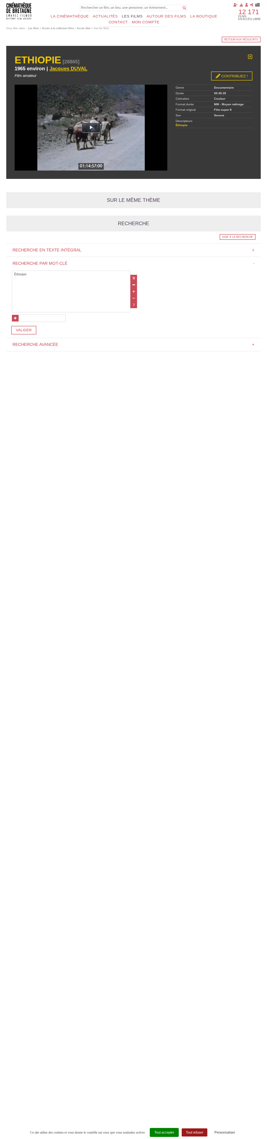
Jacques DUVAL (68, 68)
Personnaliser (224, 1132)
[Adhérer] (235, 5)
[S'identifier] (246, 5)
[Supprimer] (133, 284)
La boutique (203, 16)
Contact (118, 22)
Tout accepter (164, 1132)
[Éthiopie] (71, 275)
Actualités (105, 16)
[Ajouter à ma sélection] (250, 56)
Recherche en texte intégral (133, 250)
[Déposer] (241, 5)
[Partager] (251, 5)
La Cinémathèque (70, 16)
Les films (132, 16)
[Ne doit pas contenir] (133, 298)
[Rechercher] (184, 8)
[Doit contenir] (133, 291)
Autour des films (166, 16)
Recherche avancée (133, 344)
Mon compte (146, 22)
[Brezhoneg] (257, 5)
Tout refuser (194, 1132)
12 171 (248, 12)
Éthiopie (182, 125)
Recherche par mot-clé (133, 263)
